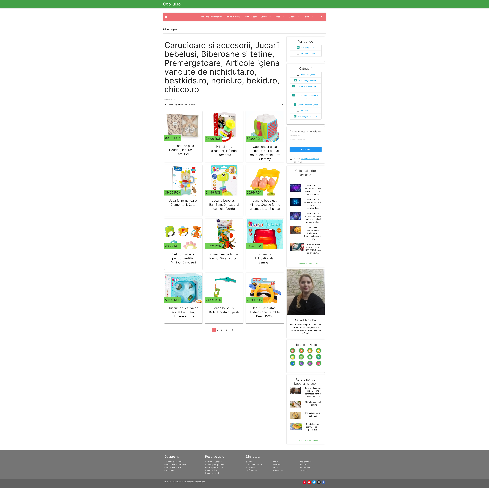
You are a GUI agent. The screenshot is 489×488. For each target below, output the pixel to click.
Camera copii (251, 17)
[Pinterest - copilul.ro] (304, 482)
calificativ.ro (251, 470)
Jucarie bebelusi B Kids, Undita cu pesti (224, 310)
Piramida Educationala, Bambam (264, 258)
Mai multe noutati (308, 263)
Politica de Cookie (172, 467)
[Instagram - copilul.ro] (318, 482)
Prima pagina (170, 29)
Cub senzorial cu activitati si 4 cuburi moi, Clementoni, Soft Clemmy (264, 153)
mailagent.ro (305, 462)
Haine (309, 16)
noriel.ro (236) (307, 47)
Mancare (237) (307, 110)
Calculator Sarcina (213, 462)
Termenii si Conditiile (174, 462)
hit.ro (275, 467)
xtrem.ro (304, 470)
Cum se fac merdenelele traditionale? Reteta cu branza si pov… (312, 233)
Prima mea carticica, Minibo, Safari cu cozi (224, 256)
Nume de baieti (212, 473)
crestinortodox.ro (254, 464)
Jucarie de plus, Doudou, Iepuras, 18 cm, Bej (183, 150)
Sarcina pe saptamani (214, 464)
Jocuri (266, 16)
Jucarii (294, 16)
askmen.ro (278, 470)
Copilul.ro (172, 4)
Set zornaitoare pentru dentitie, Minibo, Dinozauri (183, 258)
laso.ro (303, 464)
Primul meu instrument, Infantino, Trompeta (224, 151)
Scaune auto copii (234, 17)
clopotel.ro (251, 462)
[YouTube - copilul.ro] (309, 482)
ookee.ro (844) (308, 53)
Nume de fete (211, 470)
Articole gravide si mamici (210, 17)
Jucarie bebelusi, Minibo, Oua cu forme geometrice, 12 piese (264, 205)
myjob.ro (277, 464)
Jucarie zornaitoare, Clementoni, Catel (183, 202)
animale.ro (250, 467)
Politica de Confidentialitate (176, 464)
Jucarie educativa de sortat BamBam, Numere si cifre (183, 312)
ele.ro (275, 462)
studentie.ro (305, 467)
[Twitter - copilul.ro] (314, 482)
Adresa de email (295, 136)
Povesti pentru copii (214, 467)
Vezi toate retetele (308, 440)
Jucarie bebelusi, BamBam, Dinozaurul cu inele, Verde (224, 205)
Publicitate (169, 470)
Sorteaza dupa (169, 99)
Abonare (305, 149)
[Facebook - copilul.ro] (323, 482)
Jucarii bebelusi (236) (308, 104)
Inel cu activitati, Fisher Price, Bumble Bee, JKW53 (265, 312)
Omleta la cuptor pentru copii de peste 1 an (312, 427)
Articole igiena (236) (308, 80)
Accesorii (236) (308, 74)
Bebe (280, 16)
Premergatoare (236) (307, 116)
